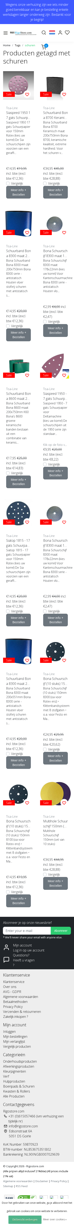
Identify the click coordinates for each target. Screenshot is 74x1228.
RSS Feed (22, 1186)
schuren (30, 45)
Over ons (9, 986)
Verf (6, 1076)
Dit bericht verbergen (25, 1219)
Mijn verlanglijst (14, 1041)
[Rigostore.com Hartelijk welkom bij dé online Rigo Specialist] (23, 32)
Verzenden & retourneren (22, 1011)
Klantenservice (13, 981)
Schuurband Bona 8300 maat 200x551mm (18, 681)
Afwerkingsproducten (18, 1066)
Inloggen (9, 1031)
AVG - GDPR (12, 991)
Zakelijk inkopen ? (15, 1016)
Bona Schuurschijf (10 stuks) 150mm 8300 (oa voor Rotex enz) (55, 681)
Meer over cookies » (55, 1219)
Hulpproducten (14, 1081)
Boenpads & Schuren (19, 1086)
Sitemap (8, 1186)
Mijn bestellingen (15, 1036)
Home (6, 45)
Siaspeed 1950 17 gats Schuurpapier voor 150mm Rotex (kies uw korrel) (18, 115)
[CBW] (27, 1197)
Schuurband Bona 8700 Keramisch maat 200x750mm (55, 115)
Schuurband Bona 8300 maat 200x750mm (18, 253)
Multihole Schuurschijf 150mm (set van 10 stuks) (55, 824)
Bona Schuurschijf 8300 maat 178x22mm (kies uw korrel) (55, 253)
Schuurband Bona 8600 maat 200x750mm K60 (18, 396)
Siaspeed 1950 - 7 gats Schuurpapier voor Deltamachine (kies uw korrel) (55, 396)
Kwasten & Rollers (16, 1091)
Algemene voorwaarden (20, 996)
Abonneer (60, 931)
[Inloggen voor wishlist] (27, 94)
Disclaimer (41, 1181)
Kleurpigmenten (14, 1071)
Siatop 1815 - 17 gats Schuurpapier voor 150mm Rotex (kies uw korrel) (18, 543)
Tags (18, 45)
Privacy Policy (13, 1006)
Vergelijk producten (17, 1046)
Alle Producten (13, 1096)
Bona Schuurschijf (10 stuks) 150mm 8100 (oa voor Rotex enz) (18, 824)
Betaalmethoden (15, 1001)
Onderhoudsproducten (20, 1061)
